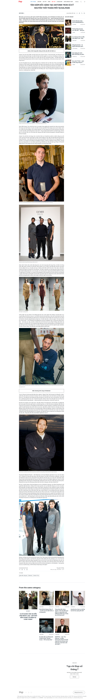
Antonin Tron (36, 575)
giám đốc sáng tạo (23, 575)
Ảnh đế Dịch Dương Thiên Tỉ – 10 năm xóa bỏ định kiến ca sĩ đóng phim (46, 611)
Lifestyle (75, 56)
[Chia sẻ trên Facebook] (77, 13)
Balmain (30, 575)
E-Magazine (59, 1)
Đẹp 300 (53, 1)
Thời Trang (33, 1)
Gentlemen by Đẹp (68, 1)
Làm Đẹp (39, 1)
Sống (49, 1)
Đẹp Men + (21, 13)
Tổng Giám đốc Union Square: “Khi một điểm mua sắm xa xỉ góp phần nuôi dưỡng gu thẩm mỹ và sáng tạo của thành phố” (61, 612)
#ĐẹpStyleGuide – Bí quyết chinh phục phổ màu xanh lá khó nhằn (77, 46)
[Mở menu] (85, 1)
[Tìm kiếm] (81, 1)
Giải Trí (44, 1)
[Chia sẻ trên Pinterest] (79, 13)
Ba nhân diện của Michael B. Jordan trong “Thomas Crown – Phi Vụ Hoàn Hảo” (46, 638)
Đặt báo (76, 1)
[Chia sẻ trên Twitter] (82, 13)
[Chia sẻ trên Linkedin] (84, 13)
